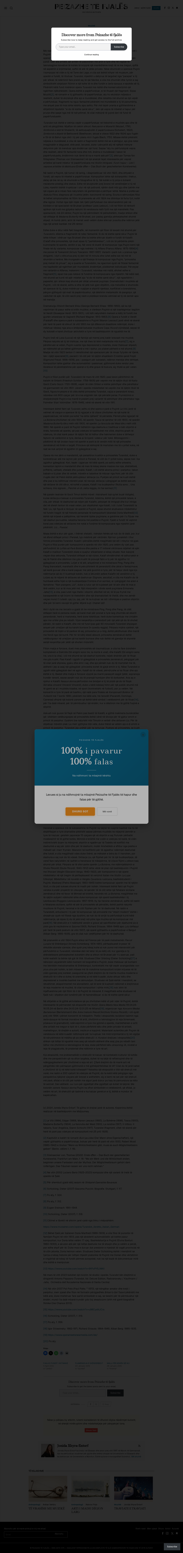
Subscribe (119, 46)
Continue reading (91, 54)
